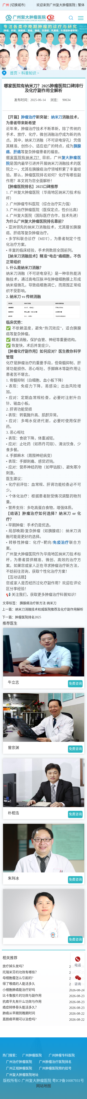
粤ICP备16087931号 (68, 1081)
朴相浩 (13, 813)
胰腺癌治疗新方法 (33, 603)
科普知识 (28, 73)
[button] (71, 18)
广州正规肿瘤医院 (19, 1068)
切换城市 (17, 5)
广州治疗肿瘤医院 (19, 1062)
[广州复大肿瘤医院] (29, 17)
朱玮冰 (13, 878)
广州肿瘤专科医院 (62, 1055)
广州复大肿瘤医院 (62, 5)
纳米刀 (51, 603)
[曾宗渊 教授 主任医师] (43, 717)
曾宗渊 (13, 748)
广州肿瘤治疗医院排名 (55, 1062)
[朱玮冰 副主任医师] (43, 848)
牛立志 (13, 682)
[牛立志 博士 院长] (43, 652)
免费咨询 (75, 683)
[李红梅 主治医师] (43, 913)
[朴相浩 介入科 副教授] (43, 782)
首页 (13, 73)
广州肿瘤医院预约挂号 (55, 1068)
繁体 (81, 5)
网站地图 (43, 1086)
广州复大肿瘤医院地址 (22, 1075)
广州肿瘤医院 (32, 1055)
